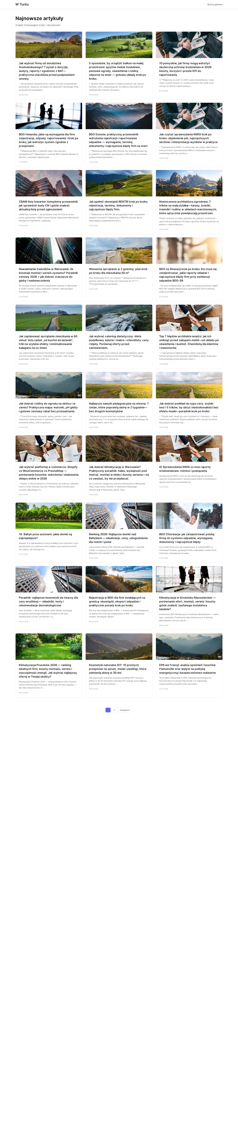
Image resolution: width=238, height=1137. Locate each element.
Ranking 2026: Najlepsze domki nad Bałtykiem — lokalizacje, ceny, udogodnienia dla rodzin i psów (118, 538)
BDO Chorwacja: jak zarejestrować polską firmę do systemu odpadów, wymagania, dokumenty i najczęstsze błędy (186, 538)
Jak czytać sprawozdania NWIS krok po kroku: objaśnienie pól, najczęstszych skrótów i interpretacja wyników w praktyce (188, 138)
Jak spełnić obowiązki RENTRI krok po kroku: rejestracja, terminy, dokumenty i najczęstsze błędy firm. (118, 205)
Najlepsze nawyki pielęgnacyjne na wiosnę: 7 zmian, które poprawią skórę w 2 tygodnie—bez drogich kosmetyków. (119, 407)
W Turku (22, 4)
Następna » (125, 710)
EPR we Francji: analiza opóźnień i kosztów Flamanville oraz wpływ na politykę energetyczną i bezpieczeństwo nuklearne (187, 668)
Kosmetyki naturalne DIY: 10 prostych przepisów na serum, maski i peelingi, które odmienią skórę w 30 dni (117, 668)
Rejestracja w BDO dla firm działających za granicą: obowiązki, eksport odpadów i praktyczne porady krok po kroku (117, 601)
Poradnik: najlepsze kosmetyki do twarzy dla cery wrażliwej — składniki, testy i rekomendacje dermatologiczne (48, 601)
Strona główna (215, 4)
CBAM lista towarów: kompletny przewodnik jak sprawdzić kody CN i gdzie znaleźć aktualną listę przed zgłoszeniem (48, 205)
